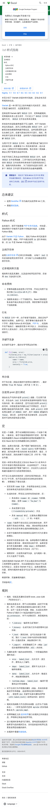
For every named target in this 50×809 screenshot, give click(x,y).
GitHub (4, 766)
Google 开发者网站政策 (23, 745)
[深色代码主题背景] (43, 349)
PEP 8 (35, 323)
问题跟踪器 (6, 780)
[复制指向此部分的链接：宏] (7, 426)
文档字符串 (11, 255)
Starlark (5, 105)
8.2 (37, 93)
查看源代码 (25, 88)
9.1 (10, 93)
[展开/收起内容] (12, 56)
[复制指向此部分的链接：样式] (10, 214)
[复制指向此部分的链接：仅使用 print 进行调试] (27, 392)
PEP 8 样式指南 (30, 226)
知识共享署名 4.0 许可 (39, 740)
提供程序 (25, 714)
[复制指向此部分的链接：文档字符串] (16, 249)
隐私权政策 (12, 798)
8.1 (41, 93)
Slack (4, 784)
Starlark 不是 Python (15, 236)
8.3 (34, 93)
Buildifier (15, 201)
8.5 (26, 93)
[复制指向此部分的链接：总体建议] (15, 194)
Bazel (4, 45)
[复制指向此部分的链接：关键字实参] (16, 339)
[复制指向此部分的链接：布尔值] (11, 377)
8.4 (30, 93)
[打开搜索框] (40, 2)
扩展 (10, 45)
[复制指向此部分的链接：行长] (9, 312)
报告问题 (9, 88)
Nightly (5, 93)
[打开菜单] (3, 3)
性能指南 (22, 732)
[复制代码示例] (46, 349)
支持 (3, 776)
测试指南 (14, 205)
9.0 (14, 93)
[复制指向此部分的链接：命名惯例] (14, 284)
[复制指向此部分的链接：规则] (10, 590)
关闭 (25, 28)
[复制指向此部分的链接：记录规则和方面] (21, 268)
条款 (3, 798)
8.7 (18, 93)
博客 (3, 762)
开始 (25, 34)
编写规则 (18, 45)
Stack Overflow (8, 788)
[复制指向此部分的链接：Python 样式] (17, 220)
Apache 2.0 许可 (31, 742)
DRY (22, 182)
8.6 (22, 93)
